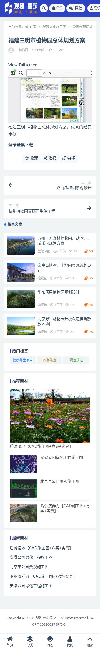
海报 (52, 158)
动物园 (42, 305)
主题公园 (44, 251)
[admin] (11, 50)
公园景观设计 (82, 27)
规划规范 (76, 360)
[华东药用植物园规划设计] (21, 299)
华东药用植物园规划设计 (59, 292)
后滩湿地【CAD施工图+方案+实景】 (41, 447)
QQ (59, 8)
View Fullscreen (22, 65)
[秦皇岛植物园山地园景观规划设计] (21, 272)
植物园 (23, 50)
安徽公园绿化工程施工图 (61, 457)
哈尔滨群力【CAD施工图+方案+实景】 (43, 576)
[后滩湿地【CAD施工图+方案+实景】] (50, 416)
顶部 (90, 645)
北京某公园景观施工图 (59, 482)
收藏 (33, 158)
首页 (33, 27)
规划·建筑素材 (46, 617)
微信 (78, 8)
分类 (30, 645)
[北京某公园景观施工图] (24, 488)
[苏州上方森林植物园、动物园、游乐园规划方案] (21, 245)
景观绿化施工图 (54, 27)
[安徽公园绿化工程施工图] (24, 464)
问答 (50, 645)
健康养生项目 (23, 360)
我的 (70, 645)
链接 (70, 158)
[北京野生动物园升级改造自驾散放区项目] (21, 326)
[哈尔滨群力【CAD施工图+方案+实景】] (24, 513)
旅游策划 (49, 360)
